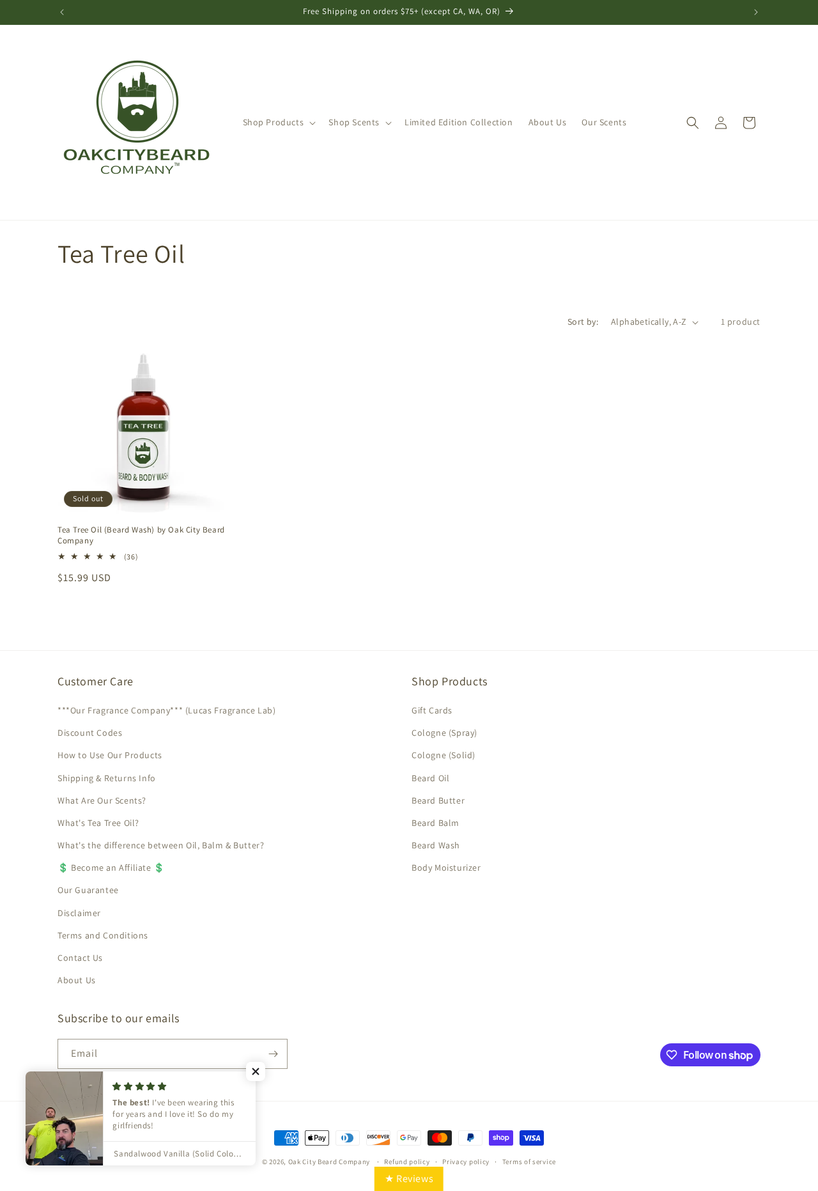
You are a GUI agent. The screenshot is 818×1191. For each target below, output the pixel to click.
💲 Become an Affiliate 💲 (111, 867)
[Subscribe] (273, 1054)
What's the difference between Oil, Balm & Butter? (161, 845)
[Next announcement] (756, 12)
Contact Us (80, 957)
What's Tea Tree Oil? (98, 823)
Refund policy (406, 1161)
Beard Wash (436, 845)
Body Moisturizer (446, 867)
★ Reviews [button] (409, 1178)
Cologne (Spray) (444, 732)
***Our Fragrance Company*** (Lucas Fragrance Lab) (166, 710)
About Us (77, 980)
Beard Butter (438, 800)
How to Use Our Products (110, 755)
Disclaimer (79, 913)
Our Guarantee (88, 890)
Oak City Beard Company (329, 1161)
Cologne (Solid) (443, 755)
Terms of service (529, 1161)
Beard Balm (435, 823)
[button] (278, 122)
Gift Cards (432, 710)
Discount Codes (90, 732)
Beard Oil (430, 778)
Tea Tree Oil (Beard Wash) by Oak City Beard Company (141, 535)
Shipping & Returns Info (107, 778)
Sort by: (582, 321)
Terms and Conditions (103, 935)
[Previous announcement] (62, 12)
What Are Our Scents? (102, 800)
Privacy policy (466, 1161)
